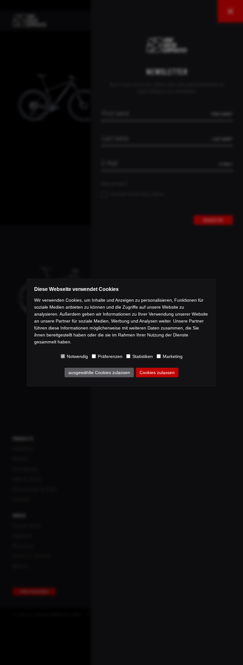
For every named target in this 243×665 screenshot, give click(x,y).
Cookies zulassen (157, 372)
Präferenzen (110, 356)
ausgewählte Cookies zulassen (99, 372)
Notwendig (77, 356)
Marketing (173, 356)
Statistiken (142, 356)
